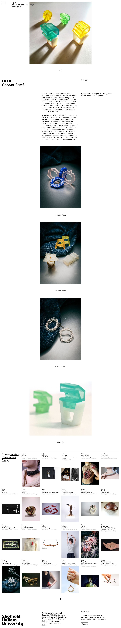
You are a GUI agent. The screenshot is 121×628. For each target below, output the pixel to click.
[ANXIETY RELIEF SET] (31, 541)
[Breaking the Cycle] (110, 470)
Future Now (51, 619)
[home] (12, 620)
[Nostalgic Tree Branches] (70, 505)
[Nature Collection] (31, 576)
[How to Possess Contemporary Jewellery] (70, 470)
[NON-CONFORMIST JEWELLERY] (51, 505)
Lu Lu (6, 81)
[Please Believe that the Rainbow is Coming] (90, 576)
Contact (84, 80)
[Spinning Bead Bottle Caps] (110, 576)
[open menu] (3, 3)
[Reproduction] (90, 541)
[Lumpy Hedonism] (110, 505)
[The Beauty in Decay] (90, 470)
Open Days (62, 617)
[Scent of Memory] (51, 541)
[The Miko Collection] (51, 576)
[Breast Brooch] (70, 541)
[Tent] (31, 470)
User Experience (99, 95)
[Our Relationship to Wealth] (11, 541)
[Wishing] (31, 505)
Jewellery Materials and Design (10, 458)
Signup (85, 624)
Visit (48, 617)
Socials (44, 613)
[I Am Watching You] (11, 576)
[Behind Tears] (11, 505)
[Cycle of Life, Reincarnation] (70, 576)
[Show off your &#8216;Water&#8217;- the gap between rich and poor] (110, 541)
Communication (87, 93)
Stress (89, 95)
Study (44, 619)
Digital (96, 93)
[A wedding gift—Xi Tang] (90, 505)
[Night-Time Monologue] (51, 470)
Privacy (51, 621)
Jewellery (103, 93)
